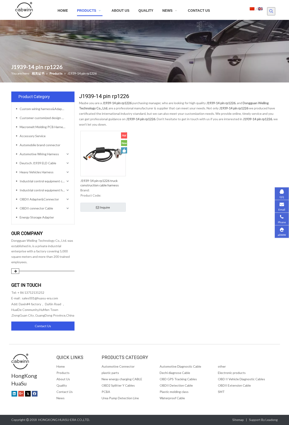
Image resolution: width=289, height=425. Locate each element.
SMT (221, 392)
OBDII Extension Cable (234, 385)
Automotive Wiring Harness (39, 154)
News (60, 398)
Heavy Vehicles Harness (37, 172)
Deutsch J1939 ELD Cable (38, 163)
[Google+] (21, 394)
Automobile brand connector (40, 145)
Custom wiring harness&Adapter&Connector (45, 109)
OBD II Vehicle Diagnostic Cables (241, 379)
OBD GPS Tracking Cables (178, 379)
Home (60, 366)
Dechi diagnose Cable (175, 373)
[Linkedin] (14, 394)
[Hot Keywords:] (271, 11)
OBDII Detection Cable (176, 385)
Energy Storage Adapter (37, 217)
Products (63, 373)
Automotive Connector (118, 366)
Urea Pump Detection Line (120, 398)
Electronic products (232, 373)
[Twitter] (28, 394)
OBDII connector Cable (36, 208)
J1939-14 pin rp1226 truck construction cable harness (99, 183)
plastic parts (110, 373)
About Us (63, 379)
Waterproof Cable (172, 398)
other (222, 366)
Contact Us (43, 326)
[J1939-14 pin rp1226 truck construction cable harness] (103, 153)
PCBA (106, 392)
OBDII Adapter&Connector (39, 199)
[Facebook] (34, 394)
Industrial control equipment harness (45, 190)
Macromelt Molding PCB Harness (43, 127)
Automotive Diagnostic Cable (180, 366)
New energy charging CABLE (122, 379)
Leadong (272, 420)
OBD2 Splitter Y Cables (118, 385)
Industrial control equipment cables (45, 181)
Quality (61, 385)
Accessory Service (33, 136)
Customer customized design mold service (45, 118)
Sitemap (238, 420)
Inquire (105, 207)
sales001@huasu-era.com (40, 298)
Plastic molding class (174, 392)
